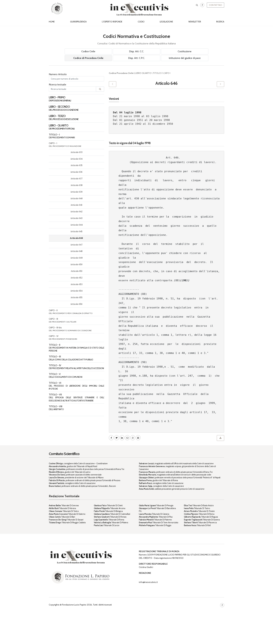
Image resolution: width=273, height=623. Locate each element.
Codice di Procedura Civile (88, 58)
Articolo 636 (76, 172)
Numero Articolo (58, 74)
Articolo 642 (76, 211)
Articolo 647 (76, 244)
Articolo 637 (76, 178)
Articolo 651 (76, 271)
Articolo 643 (76, 218)
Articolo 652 (76, 277)
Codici (141, 22)
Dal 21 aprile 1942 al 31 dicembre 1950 (143, 123)
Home (52, 22)
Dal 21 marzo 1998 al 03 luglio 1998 (140, 116)
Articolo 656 (76, 304)
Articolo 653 (76, 284)
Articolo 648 (76, 251)
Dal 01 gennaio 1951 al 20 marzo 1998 (141, 120)
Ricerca (220, 22)
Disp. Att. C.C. (136, 51)
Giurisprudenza (78, 22)
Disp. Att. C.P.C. (136, 58)
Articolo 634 (76, 159)
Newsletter (194, 22)
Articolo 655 (76, 297)
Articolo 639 (76, 192)
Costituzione (184, 51)
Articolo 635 (76, 165)
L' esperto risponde (112, 22)
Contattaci (215, 5)
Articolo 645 (76, 231)
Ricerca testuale (57, 84)
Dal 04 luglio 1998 (127, 112)
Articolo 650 (76, 264)
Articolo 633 (76, 152)
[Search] (100, 89)
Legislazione (166, 22)
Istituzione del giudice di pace (185, 58)
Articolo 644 (76, 225)
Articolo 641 (76, 205)
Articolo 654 (76, 290)
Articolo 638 (76, 185)
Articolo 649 (76, 257)
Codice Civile (88, 51)
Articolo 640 (76, 198)
